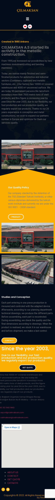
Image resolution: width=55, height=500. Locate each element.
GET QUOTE (13, 479)
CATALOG (12, 483)
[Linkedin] (8, 489)
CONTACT (12, 476)
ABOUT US (12, 472)
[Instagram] (3, 489)
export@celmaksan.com (12, 412)
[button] (16, 217)
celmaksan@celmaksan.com (14, 417)
